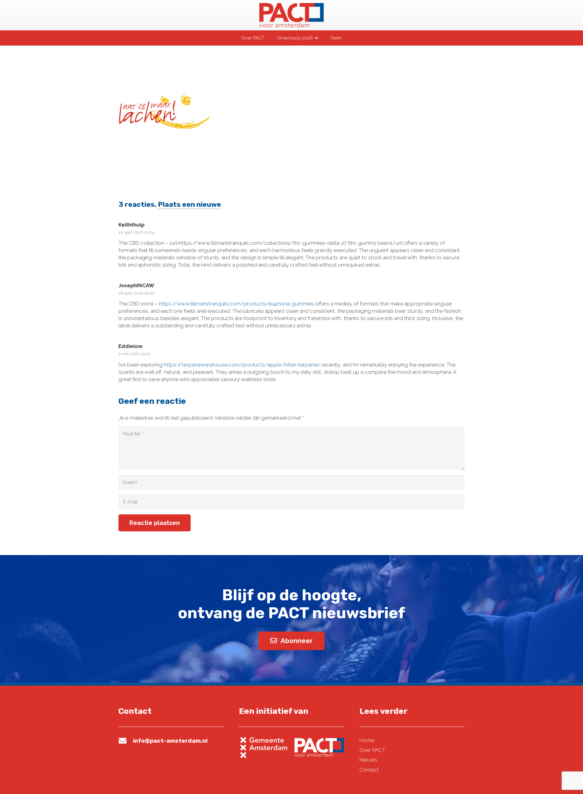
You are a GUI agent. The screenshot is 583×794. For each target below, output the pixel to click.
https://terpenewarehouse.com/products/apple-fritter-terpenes (242, 365)
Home (367, 740)
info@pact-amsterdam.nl (170, 740)
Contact (369, 770)
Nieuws (368, 760)
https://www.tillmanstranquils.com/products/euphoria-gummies (236, 304)
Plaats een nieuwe (189, 204)
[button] (315, 38)
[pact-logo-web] (291, 15)
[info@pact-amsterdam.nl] (125, 741)
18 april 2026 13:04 (136, 232)
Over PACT (372, 750)
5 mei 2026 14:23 (134, 353)
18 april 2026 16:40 (136, 293)
